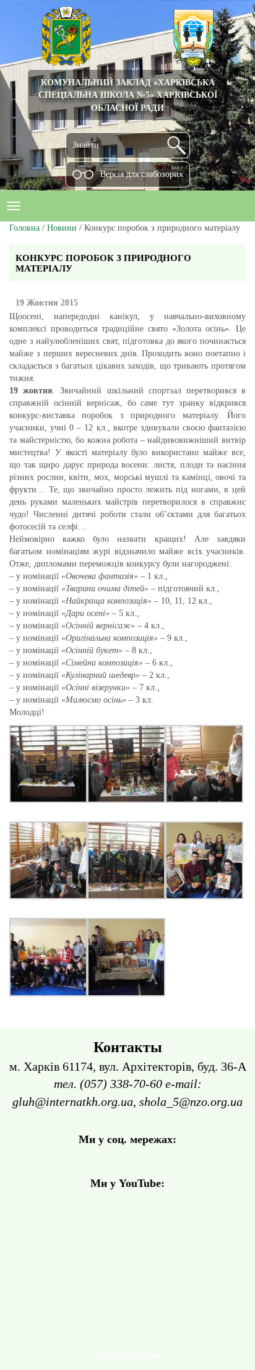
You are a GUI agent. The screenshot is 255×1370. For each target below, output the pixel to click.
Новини (62, 228)
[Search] (176, 145)
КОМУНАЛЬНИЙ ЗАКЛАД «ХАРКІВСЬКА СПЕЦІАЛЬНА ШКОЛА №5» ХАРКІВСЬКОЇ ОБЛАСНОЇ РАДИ (127, 95)
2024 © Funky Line (128, 1355)
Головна (24, 228)
